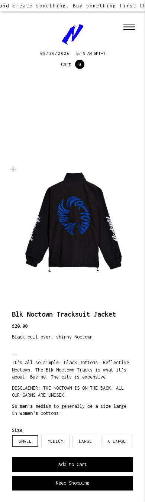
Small (25, 441)
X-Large (116, 441)
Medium (55, 441)
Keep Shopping (73, 483)
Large (85, 441)
